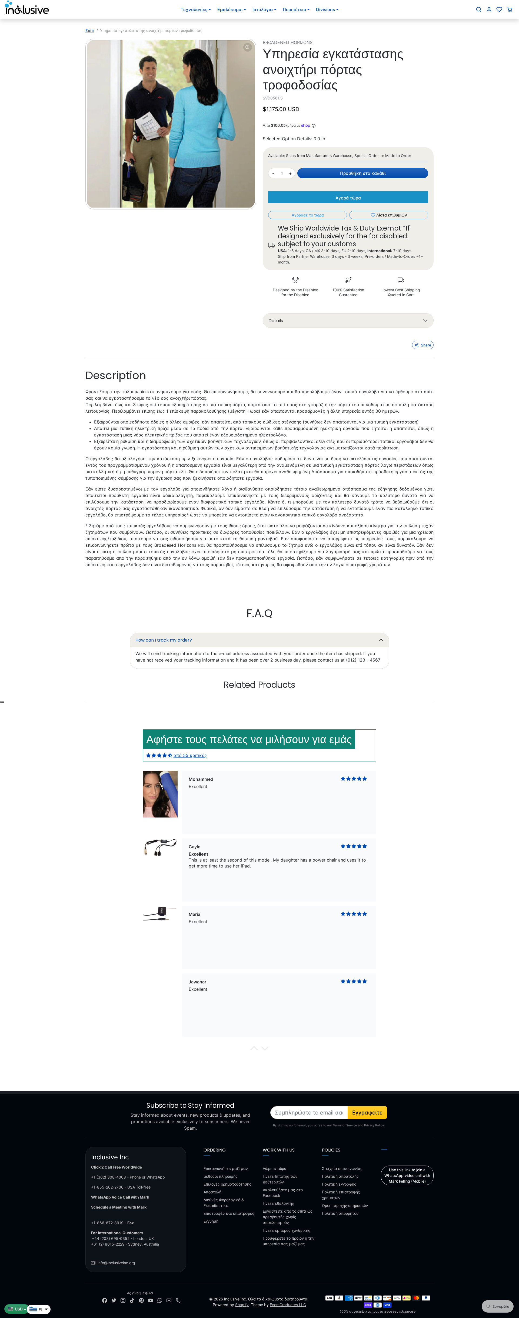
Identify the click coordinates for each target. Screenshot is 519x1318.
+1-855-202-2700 (107, 1187)
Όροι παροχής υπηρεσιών (345, 1205)
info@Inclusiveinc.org (116, 1262)
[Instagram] (123, 1300)
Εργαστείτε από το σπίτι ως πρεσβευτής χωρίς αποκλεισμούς (287, 1217)
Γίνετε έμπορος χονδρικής (286, 1230)
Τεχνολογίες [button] (194, 9)
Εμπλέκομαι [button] (230, 9)
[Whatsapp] (159, 1300)
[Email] (169, 1300)
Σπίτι (89, 30)
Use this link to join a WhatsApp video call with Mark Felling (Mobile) (407, 1175)
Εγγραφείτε (367, 1112)
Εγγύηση (211, 1221)
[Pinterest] (141, 1300)
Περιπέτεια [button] (294, 9)
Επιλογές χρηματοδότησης (227, 1184)
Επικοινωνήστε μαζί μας (226, 1168)
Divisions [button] (325, 9)
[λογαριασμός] (489, 9)
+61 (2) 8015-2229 (108, 1244)
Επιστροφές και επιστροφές (229, 1213)
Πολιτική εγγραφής (339, 1184)
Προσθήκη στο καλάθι (363, 173)
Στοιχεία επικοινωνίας (342, 1168)
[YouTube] (150, 1300)
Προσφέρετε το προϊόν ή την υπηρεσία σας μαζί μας (288, 1241)
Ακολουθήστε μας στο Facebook (283, 1192)
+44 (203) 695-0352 (110, 1238)
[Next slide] (433, 701)
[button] (479, 9)
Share (426, 345)
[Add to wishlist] (2, 702)
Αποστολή (212, 1192)
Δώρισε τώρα (275, 1168)
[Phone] (178, 1300)
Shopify (242, 1304)
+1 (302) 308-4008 (108, 1177)
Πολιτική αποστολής (340, 1176)
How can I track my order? (163, 640)
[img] (159, 755)
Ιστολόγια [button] (262, 9)
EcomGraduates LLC (288, 1304)
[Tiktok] (132, 1300)
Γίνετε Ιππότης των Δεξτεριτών (280, 1179)
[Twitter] (113, 1300)
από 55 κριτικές (190, 755)
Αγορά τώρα (348, 198)
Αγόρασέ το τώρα (308, 215)
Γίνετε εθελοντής (278, 1203)
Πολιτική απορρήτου (340, 1213)
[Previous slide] (86, 701)
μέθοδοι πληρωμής (221, 1176)
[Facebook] (104, 1300)
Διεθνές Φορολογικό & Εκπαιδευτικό (224, 1202)
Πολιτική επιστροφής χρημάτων (341, 1195)
